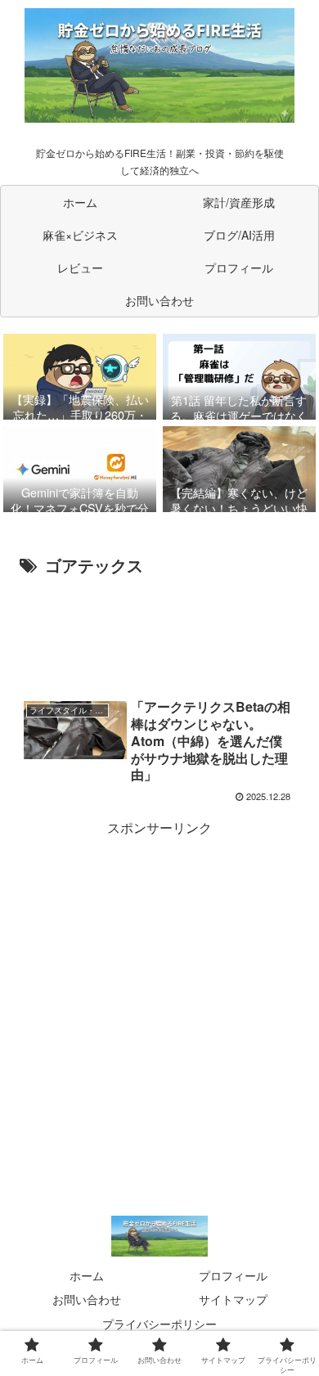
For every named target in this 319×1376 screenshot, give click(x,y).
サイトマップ (233, 1299)
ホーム (87, 1275)
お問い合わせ (86, 1299)
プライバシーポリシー (159, 1323)
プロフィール (233, 1275)
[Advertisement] (159, 630)
